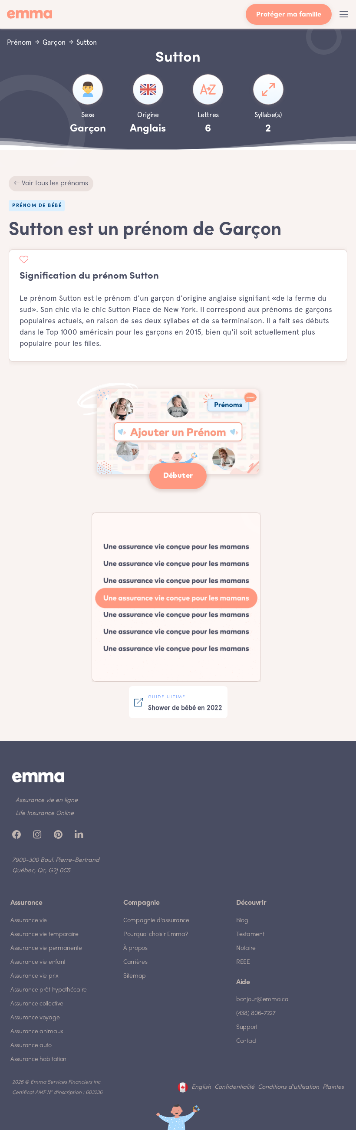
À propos (135, 948)
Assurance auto (31, 1045)
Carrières (135, 962)
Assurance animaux (36, 1032)
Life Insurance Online (45, 813)
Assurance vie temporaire (44, 934)
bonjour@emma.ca (262, 999)
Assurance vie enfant (38, 962)
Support (246, 1027)
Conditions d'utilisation (288, 1087)
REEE (243, 962)
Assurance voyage (34, 1018)
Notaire (246, 948)
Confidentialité (234, 1087)
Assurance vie (28, 920)
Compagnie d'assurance (156, 920)
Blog (242, 920)
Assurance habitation (38, 1059)
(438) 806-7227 (256, 1013)
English (201, 1087)
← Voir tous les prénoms (51, 183)
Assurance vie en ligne (47, 800)
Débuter (178, 476)
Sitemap (134, 976)
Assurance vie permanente (46, 948)
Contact (246, 1041)
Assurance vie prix (34, 976)
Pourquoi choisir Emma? (155, 934)
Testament (250, 934)
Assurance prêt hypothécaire (48, 990)
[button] (344, 14)
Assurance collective (36, 1004)
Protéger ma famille (288, 15)
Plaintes (333, 1087)
